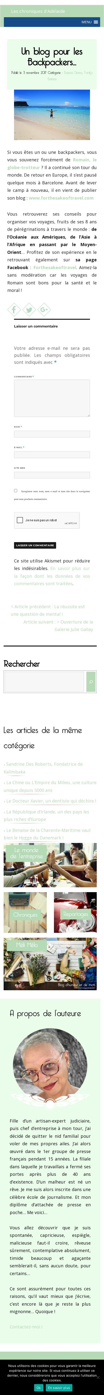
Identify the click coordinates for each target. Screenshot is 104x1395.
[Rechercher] (91, 682)
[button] (87, 22)
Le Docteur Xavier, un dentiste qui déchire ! (51, 801)
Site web (19, 468)
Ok (39, 1388)
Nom (18, 427)
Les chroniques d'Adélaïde (38, 11)
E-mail (19, 447)
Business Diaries (73, 72)
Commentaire (24, 376)
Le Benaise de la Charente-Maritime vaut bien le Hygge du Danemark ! (47, 834)
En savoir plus (59, 1388)
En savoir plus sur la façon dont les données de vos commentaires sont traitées (52, 575)
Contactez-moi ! (26, 1327)
